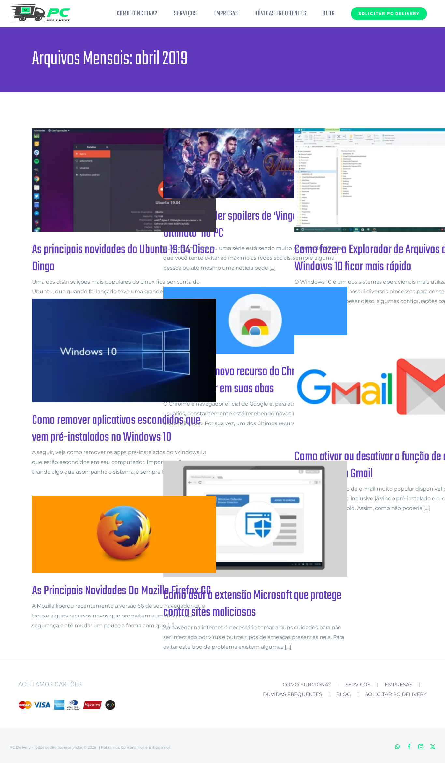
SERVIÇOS (357, 684)
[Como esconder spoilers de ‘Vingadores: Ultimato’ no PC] (255, 163)
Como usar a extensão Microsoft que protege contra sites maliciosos (244, 519)
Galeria (134, 180)
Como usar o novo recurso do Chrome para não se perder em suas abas (244, 320)
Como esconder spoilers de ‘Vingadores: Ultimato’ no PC (244, 163)
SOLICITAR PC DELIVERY (396, 694)
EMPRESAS (398, 684)
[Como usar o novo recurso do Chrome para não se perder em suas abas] (255, 320)
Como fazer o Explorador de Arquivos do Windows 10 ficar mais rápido (376, 180)
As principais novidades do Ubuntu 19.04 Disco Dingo (113, 180)
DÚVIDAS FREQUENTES (292, 694)
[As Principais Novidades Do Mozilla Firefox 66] (124, 534)
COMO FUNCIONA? (307, 684)
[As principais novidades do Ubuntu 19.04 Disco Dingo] (124, 180)
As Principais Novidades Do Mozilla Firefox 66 (113, 534)
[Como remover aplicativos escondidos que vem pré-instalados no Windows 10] (124, 350)
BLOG (343, 694)
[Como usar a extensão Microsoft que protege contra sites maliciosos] (255, 519)
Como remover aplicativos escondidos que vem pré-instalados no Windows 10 (113, 350)
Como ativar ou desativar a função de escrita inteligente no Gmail (376, 387)
